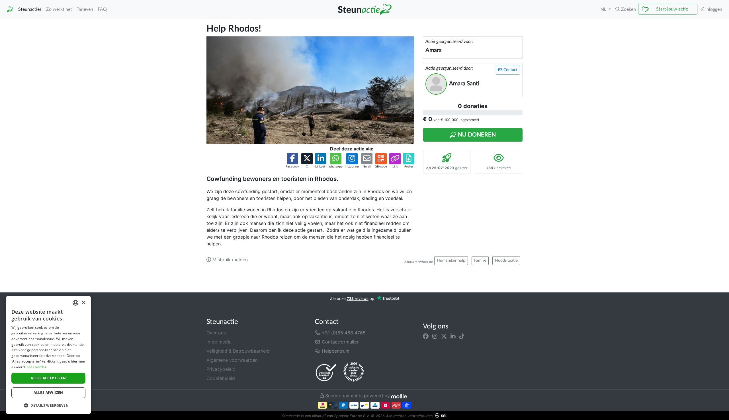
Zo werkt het (59, 9)
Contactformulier (339, 342)
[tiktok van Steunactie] (461, 336)
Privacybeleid (221, 369)
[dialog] (48, 355)
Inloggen (713, 9)
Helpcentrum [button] (334, 351)
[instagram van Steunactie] (434, 336)
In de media (219, 342)
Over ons (216, 333)
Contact (509, 70)
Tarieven (85, 9)
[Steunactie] (10, 9)
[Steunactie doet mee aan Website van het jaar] (353, 372)
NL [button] (604, 9)
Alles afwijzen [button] (48, 392)
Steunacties (30, 9)
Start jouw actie (672, 9)
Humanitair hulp (451, 260)
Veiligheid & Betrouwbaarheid (238, 351)
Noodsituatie (506, 260)
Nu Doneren (476, 135)
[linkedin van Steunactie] (453, 336)
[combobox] (75, 303)
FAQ (102, 9)
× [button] (83, 303)
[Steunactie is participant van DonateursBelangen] (326, 372)
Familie (480, 260)
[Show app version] (725, 416)
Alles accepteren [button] (48, 378)
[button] (625, 9)
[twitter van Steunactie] (444, 336)
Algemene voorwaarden (232, 360)
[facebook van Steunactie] (426, 336)
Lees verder (36, 367)
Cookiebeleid (220, 378)
